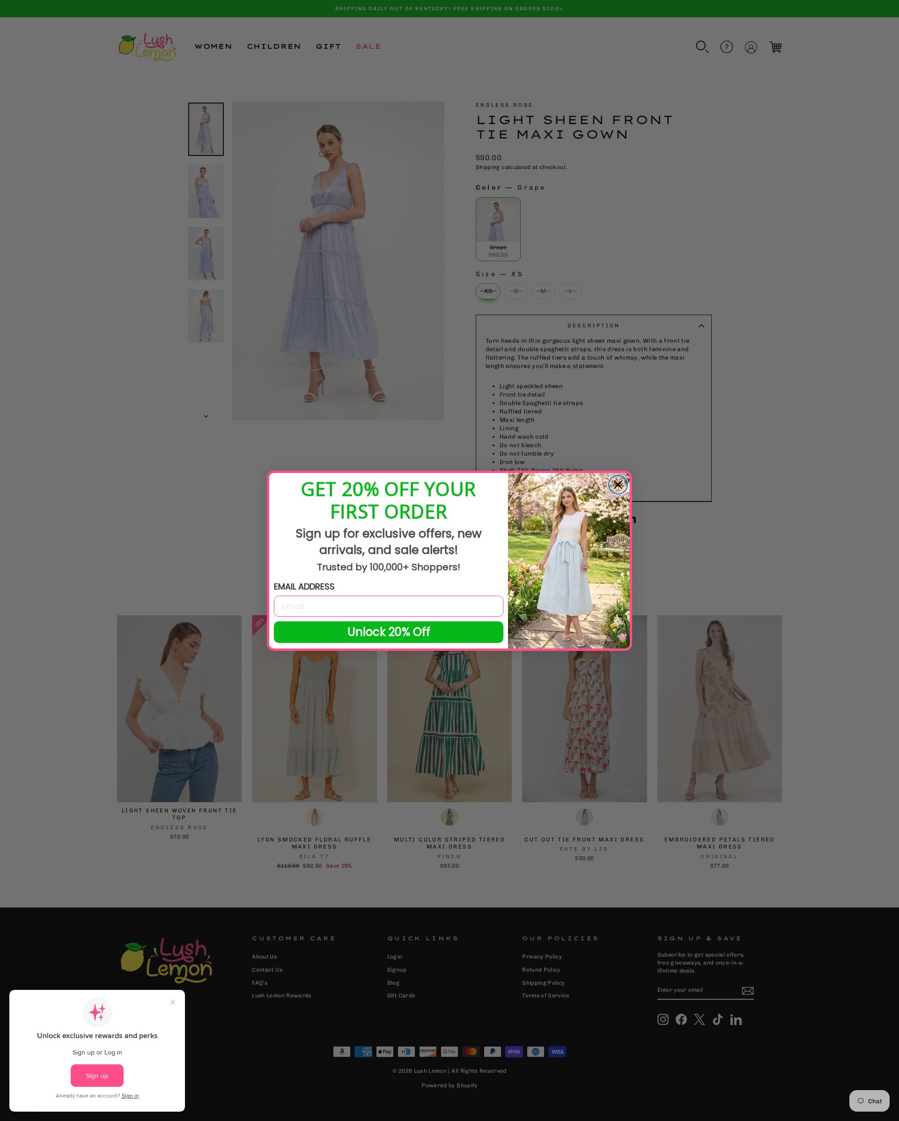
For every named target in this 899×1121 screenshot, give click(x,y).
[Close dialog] (618, 484)
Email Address (304, 586)
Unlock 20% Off (388, 632)
